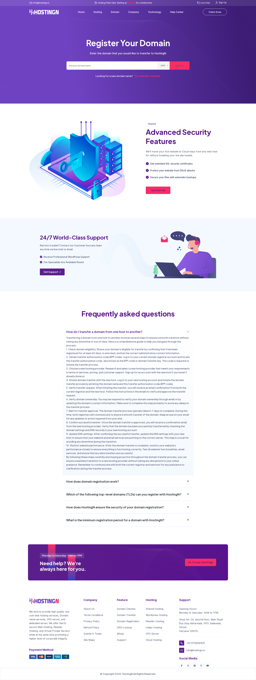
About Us (89, 608)
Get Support (51, 271)
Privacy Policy (92, 621)
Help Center (177, 12)
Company (133, 12)
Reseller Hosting (155, 621)
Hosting (97, 12)
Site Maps (89, 639)
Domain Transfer (126, 615)
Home (81, 12)
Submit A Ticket (92, 633)
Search (180, 65)
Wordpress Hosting (156, 615)
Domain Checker (126, 608)
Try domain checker (147, 76)
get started (158, 190)
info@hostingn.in (41, 2)
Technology (154, 12)
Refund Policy (91, 627)
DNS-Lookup (124, 627)
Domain (115, 12)
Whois (120, 633)
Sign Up (223, 2)
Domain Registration (128, 621)
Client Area (215, 11)
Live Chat (205, 2)
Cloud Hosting (154, 639)
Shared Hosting (154, 608)
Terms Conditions (93, 615)
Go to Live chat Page (200, 562)
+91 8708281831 (195, 643)
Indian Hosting (154, 627)
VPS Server (152, 633)
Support (121, 639)
